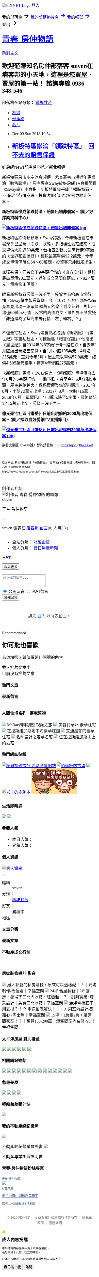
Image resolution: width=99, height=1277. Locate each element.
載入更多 (10, 567)
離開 (29, 1267)
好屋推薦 (7, 1188)
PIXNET (24, 1217)
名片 (16, 125)
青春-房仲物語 (28, 39)
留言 (44, 528)
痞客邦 (32, 528)
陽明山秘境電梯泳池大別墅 (19, 1203)
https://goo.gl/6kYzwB (77, 445)
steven (7, 499)
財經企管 (42, 542)
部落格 (18, 119)
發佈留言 (10, 598)
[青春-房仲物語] (4, 1183)
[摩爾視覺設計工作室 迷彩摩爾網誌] (29, 766)
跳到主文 (10, 53)
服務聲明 (55, 1223)
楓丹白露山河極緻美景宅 (20, 1196)
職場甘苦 (44, 102)
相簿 (16, 113)
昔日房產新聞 (46, 548)
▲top (6, 557)
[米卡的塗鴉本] (16, 792)
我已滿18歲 (12, 1267)
